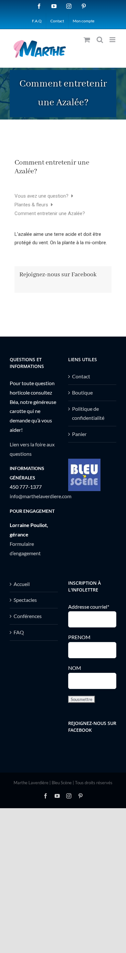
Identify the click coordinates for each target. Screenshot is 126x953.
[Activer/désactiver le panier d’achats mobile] (87, 39)
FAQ (19, 632)
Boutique (82, 392)
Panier (79, 434)
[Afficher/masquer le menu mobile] (113, 39)
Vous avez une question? (42, 196)
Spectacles (25, 600)
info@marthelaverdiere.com (40, 496)
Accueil (22, 584)
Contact (81, 376)
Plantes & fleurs (32, 205)
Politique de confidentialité (88, 413)
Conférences (28, 616)
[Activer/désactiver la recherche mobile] (100, 39)
